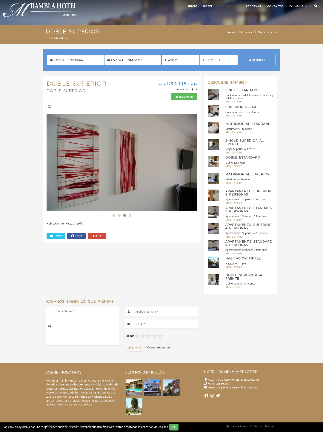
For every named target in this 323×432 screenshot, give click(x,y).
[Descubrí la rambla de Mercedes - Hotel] (134, 406)
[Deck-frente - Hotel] (152, 387)
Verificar (258, 60)
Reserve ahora (184, 96)
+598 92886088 (218, 383)
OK (174, 427)
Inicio (193, 6)
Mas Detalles (233, 101)
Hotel (208, 6)
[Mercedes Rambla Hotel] (40, 9)
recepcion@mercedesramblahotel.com (233, 387)
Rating (129, 336)
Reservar (254, 6)
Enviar (136, 347)
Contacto (275, 6)
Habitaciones (229, 6)
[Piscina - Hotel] (134, 387)
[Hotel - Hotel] (171, 387)
